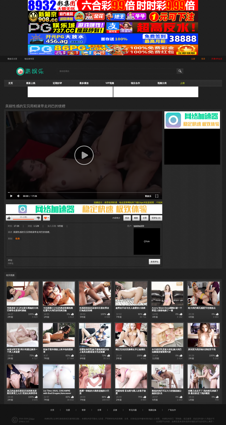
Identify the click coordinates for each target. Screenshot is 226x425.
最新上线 (30, 83)
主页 (10, 83)
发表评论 (154, 262)
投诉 (127, 218)
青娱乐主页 (12, 59)
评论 (10, 260)
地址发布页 (29, 59)
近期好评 (57, 83)
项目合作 (135, 83)
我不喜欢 (38, 218)
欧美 (18, 238)
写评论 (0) (156, 218)
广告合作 (172, 410)
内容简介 (116, 218)
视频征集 (152, 410)
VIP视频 (110, 83)
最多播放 (84, 83)
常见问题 (133, 410)
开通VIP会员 (216, 59)
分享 (145, 218)
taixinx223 (139, 226)
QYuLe (31, 419)
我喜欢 (9, 218)
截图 (136, 218)
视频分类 (162, 83)
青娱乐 (148, 196)
